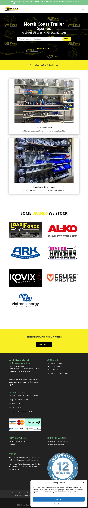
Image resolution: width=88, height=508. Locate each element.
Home (14, 493)
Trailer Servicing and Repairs (58, 373)
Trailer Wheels (53, 370)
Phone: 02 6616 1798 (16, 366)
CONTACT (43, 344)
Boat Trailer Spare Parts (44, 187)
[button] (84, 483)
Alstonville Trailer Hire (56, 445)
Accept (58, 499)
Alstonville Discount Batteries (58, 441)
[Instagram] (14, 3)
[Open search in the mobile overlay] (44, 39)
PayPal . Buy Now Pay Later (20, 441)
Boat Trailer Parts (54, 366)
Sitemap (18, 495)
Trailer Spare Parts (44, 127)
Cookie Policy (58, 504)
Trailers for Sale (24, 493)
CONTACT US (42, 48)
